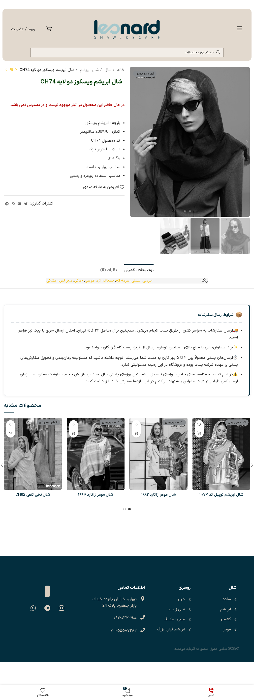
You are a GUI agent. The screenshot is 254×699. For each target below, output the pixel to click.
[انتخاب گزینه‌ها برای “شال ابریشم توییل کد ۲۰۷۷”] (199, 433)
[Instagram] (61, 608)
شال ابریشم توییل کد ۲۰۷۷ (221, 495)
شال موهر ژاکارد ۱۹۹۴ (95, 495)
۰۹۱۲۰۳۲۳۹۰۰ (125, 618)
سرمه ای (122, 281)
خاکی (78, 281)
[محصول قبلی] (16, 70)
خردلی (148, 281)
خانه (120, 70)
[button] (239, 29)
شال (107, 70)
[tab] (139, 269)
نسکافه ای (105, 281)
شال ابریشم (89, 70)
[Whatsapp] (33, 608)
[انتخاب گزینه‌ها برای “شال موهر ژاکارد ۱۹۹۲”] (136, 433)
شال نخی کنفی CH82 (32, 495)
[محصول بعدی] (6, 70)
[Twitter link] (26, 204)
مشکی (51, 281)
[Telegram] (47, 608)
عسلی (136, 281)
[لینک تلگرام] (7, 204)
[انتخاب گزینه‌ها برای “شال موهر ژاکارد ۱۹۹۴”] (73, 433)
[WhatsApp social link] (13, 204)
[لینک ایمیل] (19, 204)
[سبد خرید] (49, 29)
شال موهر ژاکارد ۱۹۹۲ (158, 495)
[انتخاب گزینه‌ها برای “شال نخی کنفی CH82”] (10, 433)
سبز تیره (65, 281)
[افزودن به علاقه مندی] (199, 424)
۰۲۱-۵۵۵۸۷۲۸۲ (123, 631)
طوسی (90, 281)
